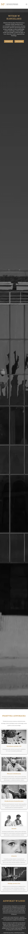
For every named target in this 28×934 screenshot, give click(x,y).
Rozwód (14, 828)
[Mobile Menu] (26, 4)
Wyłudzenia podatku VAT (14, 746)
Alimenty (14, 856)
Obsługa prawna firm (14, 883)
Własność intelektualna (14, 773)
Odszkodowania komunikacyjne (14, 801)
